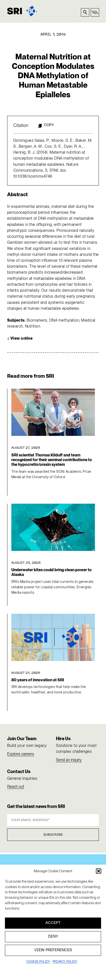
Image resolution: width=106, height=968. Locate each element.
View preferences (53, 950)
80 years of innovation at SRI (37, 680)
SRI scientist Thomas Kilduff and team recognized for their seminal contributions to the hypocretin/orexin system (51, 460)
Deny (53, 936)
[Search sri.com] (85, 12)
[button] (98, 871)
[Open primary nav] (95, 12)
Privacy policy (65, 961)
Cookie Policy (38, 961)
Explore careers (20, 754)
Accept (53, 923)
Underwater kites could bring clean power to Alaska (51, 572)
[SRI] (22, 11)
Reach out (15, 786)
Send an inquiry (69, 759)
